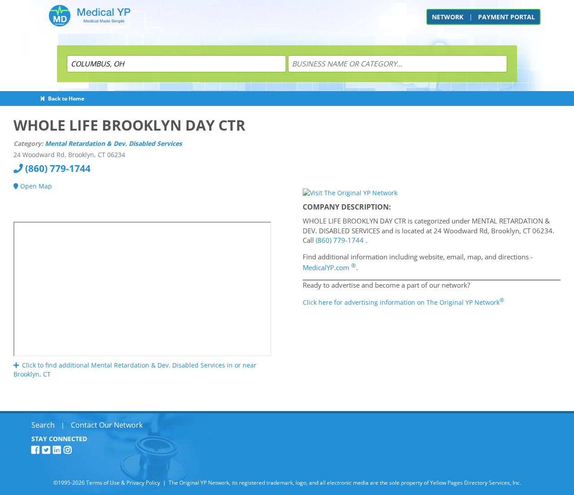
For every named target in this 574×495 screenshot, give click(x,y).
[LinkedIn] (58, 450)
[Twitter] (47, 450)
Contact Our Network (107, 425)
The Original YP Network (199, 482)
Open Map (35, 186)
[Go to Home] (90, 19)
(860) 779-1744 (57, 168)
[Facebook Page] (36, 450)
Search (43, 425)
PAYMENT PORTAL (506, 17)
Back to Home (64, 98)
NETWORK (447, 17)
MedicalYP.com (329, 267)
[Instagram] (69, 450)
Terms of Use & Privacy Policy (123, 482)
